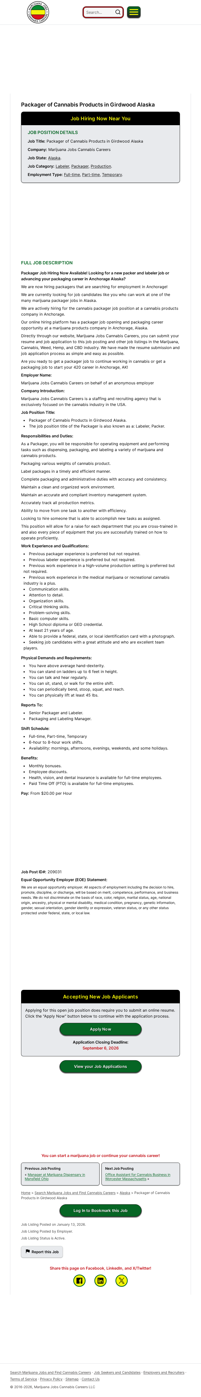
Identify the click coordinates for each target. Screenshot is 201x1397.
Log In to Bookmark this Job (100, 1210)
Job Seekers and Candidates (117, 1372)
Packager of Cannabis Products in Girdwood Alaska (88, 104)
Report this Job (45, 1251)
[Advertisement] (100, 59)
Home (25, 1193)
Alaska (54, 157)
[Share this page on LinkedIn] (100, 1281)
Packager (79, 166)
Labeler (62, 166)
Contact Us (91, 1379)
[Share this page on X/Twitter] (121, 1281)
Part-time (91, 174)
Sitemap (72, 1379)
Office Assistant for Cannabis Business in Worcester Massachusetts (137, 1176)
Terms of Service (23, 1379)
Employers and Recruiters (163, 1372)
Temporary (112, 174)
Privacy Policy (51, 1379)
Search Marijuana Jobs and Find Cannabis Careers (75, 1193)
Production (101, 166)
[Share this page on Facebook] (79, 1281)
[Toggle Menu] (133, 12)
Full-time (72, 174)
